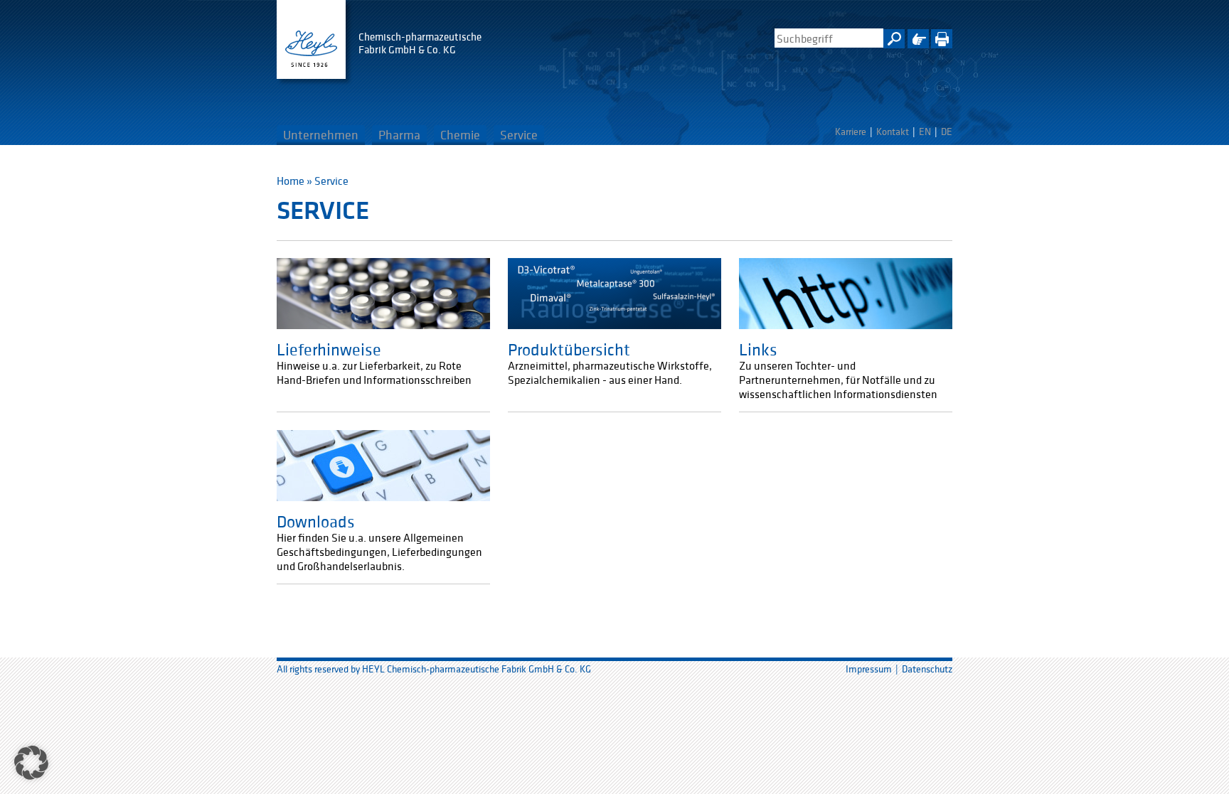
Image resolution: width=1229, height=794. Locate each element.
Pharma (399, 135)
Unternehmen (320, 135)
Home (290, 180)
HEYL (311, 39)
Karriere (850, 131)
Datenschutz (927, 668)
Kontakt (892, 131)
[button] (31, 762)
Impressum (869, 668)
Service (519, 135)
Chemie (460, 135)
